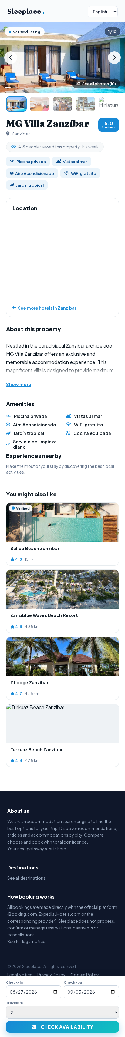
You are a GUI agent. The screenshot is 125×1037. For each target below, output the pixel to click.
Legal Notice (19, 974)
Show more (18, 384)
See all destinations (26, 878)
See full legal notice (26, 941)
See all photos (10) (99, 83)
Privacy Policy (51, 974)
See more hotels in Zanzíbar (47, 308)
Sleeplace (26, 11)
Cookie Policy (84, 974)
